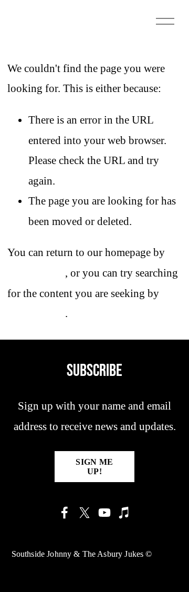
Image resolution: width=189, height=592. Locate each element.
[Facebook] (64, 512)
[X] (84, 512)
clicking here (36, 273)
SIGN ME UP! (94, 466)
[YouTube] (104, 512)
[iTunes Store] (124, 512)
